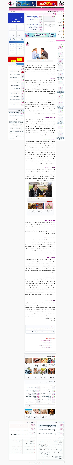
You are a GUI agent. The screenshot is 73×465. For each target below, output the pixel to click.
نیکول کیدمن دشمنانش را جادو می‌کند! (22, 425)
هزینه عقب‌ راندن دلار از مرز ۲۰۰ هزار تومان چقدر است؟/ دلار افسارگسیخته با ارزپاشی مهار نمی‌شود (57, 441)
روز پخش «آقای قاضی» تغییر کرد (30, 443)
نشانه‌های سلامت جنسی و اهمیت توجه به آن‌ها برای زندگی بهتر (60, 131)
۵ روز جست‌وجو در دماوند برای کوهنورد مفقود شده (17, 119)
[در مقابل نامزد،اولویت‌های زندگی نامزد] (40, 189)
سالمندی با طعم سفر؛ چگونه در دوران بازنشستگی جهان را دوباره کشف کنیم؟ (60, 107)
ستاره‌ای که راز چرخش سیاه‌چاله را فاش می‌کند (14, 113)
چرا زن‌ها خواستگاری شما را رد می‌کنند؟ (15, 96)
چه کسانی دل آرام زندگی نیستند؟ (16, 104)
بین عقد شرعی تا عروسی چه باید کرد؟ (15, 74)
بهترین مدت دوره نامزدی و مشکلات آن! (44, 345)
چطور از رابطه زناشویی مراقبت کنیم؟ (31, 387)
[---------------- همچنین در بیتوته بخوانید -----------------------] (31, 422)
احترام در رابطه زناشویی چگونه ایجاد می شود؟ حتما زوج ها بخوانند (31, 394)
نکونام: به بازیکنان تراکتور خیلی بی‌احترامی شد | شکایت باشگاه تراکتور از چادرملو (15, 452)
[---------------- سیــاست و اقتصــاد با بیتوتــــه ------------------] (59, 422)
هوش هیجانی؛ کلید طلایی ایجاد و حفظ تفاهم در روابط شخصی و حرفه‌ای (60, 138)
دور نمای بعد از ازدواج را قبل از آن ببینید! (15, 71)
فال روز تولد (14, 39)
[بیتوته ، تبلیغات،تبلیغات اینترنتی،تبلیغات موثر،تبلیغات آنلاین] (16, 22)
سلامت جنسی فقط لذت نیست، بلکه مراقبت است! (60, 50)
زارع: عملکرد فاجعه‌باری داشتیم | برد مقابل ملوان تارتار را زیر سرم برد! (16, 116)
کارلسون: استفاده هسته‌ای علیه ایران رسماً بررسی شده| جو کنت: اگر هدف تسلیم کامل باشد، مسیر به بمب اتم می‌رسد (47, 426)
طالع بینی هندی (22, 39)
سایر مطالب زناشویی (28, 405)
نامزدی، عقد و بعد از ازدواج (57, 11)
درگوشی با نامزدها (51, 39)
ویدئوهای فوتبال (12, 46)
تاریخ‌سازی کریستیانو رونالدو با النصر (29, 449)
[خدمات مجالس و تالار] (16, 61)
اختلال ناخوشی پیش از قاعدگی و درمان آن (31, 402)
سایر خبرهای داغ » (11, 138)
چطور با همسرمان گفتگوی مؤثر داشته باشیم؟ (60, 63)
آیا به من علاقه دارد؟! (47, 343)
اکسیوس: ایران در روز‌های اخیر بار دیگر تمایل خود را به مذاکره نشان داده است (44, 449)
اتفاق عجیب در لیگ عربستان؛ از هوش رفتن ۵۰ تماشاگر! (16, 449)
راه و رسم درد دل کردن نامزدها (34, 21)
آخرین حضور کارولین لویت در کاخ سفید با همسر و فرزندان (57, 453)
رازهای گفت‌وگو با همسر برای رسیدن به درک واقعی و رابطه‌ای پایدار (60, 100)
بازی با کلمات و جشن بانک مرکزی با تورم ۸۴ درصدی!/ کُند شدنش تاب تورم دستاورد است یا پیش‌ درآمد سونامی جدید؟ (44, 445)
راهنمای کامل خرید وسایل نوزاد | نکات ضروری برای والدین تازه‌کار (60, 115)
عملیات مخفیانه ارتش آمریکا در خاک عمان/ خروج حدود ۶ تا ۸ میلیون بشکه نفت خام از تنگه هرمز (56, 449)
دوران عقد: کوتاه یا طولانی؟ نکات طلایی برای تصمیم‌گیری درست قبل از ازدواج (60, 78)
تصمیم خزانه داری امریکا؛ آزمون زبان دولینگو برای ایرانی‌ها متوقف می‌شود (16, 133)
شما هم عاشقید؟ (18, 82)
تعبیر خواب (10, 39)
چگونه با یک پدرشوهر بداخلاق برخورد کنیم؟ (32, 24)
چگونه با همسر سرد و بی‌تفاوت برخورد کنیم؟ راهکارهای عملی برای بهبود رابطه (60, 123)
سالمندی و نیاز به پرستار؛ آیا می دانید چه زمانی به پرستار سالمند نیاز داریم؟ (46, 387)
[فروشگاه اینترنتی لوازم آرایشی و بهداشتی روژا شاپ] (47, 3)
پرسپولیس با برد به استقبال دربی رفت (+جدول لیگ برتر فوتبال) (16, 126)
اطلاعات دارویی (12, 44)
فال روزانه (12, 35)
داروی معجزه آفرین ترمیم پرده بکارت (15, 93)
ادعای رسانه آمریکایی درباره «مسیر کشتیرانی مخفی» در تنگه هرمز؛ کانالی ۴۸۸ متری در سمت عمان (43, 453)
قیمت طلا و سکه (20, 46)
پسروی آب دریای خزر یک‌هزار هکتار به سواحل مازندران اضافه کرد (47, 434)
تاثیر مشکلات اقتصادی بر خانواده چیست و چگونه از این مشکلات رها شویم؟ (32, 27)
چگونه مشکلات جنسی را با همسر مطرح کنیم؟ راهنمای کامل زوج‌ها (60, 70)
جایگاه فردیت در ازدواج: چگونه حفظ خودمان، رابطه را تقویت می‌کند (60, 92)
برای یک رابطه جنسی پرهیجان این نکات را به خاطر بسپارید (46, 399)
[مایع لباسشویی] (40, 35)
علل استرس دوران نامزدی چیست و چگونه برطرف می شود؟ (32, 17)
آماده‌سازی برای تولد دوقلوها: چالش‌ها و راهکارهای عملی (60, 85)
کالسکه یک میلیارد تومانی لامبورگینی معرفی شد (16, 446)
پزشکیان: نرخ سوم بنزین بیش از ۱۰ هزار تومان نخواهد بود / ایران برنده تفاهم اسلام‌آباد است (57, 457)
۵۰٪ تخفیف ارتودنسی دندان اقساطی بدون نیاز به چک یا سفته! (42, 331)
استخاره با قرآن (20, 35)
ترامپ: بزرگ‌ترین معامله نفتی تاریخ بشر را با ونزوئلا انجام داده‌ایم (47, 430)
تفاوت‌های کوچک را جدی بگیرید (46, 347)
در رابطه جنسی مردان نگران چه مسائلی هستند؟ (32, 399)
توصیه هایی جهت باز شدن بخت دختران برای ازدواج (14, 66)
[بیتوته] (11, 5)
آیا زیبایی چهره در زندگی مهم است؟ (15, 85)
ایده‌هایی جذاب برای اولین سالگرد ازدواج (15, 99)
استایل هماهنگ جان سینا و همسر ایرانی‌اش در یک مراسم (19, 434)
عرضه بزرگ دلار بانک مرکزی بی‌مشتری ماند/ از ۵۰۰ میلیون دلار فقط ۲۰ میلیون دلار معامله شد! (16, 136)
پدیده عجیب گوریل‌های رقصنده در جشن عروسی (16, 443)
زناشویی (63, 11)
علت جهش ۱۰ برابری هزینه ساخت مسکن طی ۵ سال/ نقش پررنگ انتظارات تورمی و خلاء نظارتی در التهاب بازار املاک (16, 122)
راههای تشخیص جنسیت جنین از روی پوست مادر (46, 397)
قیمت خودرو (20, 44)
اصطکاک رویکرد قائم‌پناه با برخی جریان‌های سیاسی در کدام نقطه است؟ (43, 457)
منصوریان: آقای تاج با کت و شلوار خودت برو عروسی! (29, 452)
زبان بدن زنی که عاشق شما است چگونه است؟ (31, 397)
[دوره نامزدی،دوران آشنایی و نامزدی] (40, 53)
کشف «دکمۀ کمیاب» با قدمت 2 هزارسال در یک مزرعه (29, 446)
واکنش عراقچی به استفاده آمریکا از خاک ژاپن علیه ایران (16, 131)
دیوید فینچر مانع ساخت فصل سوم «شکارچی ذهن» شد (16, 440)
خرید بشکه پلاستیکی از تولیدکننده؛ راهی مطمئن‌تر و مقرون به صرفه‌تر (16, 129)
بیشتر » (27, 13)
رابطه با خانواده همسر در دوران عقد (33, 19)
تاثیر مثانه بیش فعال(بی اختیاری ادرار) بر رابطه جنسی (46, 394)
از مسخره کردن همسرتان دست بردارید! (15, 77)
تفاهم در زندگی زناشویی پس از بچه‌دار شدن (60, 57)
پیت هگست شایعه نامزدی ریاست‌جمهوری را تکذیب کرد (57, 445)
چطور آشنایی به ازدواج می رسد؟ (45, 340)
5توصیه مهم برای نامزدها (17, 88)
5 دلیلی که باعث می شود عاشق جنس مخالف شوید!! (46, 402)
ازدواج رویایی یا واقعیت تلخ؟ (34, 29)
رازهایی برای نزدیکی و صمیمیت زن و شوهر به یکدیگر (31, 391)
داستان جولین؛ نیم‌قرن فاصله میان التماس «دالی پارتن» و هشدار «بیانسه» (29, 440)
